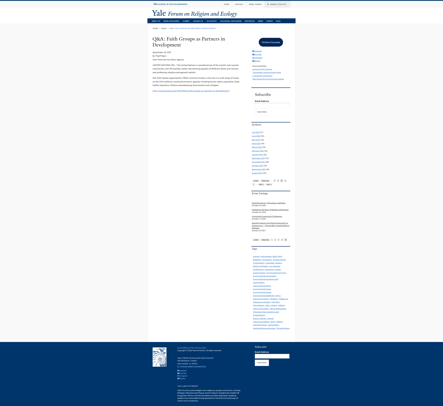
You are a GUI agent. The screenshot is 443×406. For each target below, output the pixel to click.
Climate (186, 21)
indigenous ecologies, (262, 302)
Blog (278, 21)
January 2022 (257, 155)
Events (269, 21)
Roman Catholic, (260, 318)
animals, (256, 256)
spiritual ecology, (260, 325)
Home (155, 28)
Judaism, (281, 305)
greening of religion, (261, 299)
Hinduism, (274, 299)
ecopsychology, (259, 273)
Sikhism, (280, 322)
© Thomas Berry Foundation (191, 366)
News (260, 21)
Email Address (262, 101)
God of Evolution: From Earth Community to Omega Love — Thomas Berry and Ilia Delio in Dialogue (270, 225)
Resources (250, 21)
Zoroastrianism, (283, 328)
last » (269, 184)
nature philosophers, (278, 309)
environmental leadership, (264, 296)
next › (261, 184)
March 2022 (257, 147)
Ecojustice (212, 21)
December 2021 (258, 158)
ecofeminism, (258, 269)
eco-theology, (274, 266)
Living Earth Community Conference (267, 216)
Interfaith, (275, 302)
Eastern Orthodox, (260, 266)
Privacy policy (200, 348)
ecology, (277, 269)
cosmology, (270, 263)
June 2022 (256, 136)
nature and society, (261, 309)
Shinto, (273, 322)
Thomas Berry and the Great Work (266, 72)
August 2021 (257, 173)
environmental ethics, (262, 286)
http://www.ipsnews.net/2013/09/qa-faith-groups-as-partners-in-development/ (191, 91)
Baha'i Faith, (278, 256)
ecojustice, (269, 269)
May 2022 (256, 140)
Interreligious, (259, 305)
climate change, (279, 260)
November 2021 (258, 162)
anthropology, (266, 256)
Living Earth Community (262, 76)
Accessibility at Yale (185, 348)
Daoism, (278, 263)
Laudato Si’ (198, 21)
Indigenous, (283, 299)
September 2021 (258, 169)
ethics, (278, 296)
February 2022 (258, 151)
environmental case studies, (265, 276)
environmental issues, (262, 289)
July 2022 (256, 132)
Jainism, (274, 305)
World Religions (171, 21)
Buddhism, (257, 260)
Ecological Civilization (230, 21)
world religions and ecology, (264, 328)
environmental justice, (262, 292)
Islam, (267, 305)
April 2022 (256, 143)
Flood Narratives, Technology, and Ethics (269, 203)
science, (270, 318)
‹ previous (265, 181)
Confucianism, (259, 263)
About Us (156, 21)
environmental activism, (276, 273)
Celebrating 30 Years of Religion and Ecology (270, 210)
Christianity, (267, 260)
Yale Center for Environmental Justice (268, 79)
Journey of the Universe (262, 69)
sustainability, (273, 325)
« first (256, 181)
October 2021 (257, 166)
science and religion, (261, 322)
